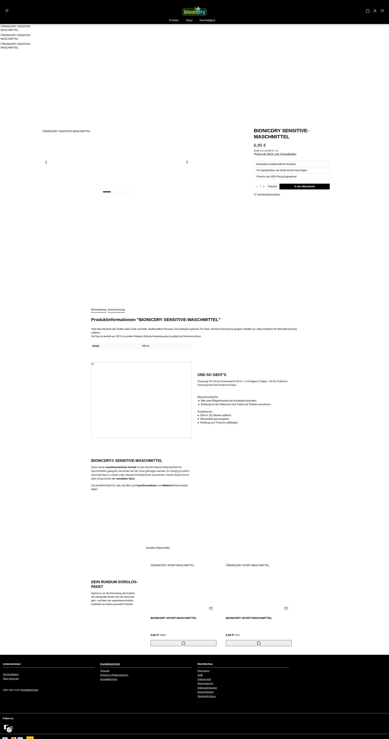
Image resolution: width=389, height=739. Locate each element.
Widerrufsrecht (205, 683)
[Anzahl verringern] (257, 186)
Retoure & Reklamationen (114, 675)
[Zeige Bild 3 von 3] (126, 191)
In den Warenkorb (304, 186)
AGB (200, 675)
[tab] (98, 310)
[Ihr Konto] (375, 11)
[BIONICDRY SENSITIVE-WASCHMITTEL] (116, 162)
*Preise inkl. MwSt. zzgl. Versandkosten (275, 154)
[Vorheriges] (46, 162)
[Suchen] (6, 11)
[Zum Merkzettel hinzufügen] (211, 609)
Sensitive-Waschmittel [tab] (158, 548)
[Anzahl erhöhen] (264, 186)
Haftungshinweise (207, 688)
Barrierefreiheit (205, 692)
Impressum (203, 671)
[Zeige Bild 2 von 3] (116, 191)
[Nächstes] (187, 162)
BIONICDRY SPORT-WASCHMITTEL (174, 618)
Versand (104, 671)
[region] (97, 162)
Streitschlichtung (206, 696)
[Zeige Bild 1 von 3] (107, 191)
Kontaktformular (29, 690)
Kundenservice (110, 664)
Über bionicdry (11, 678)
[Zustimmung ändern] (9, 729)
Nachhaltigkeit (11, 674)
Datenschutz (204, 679)
